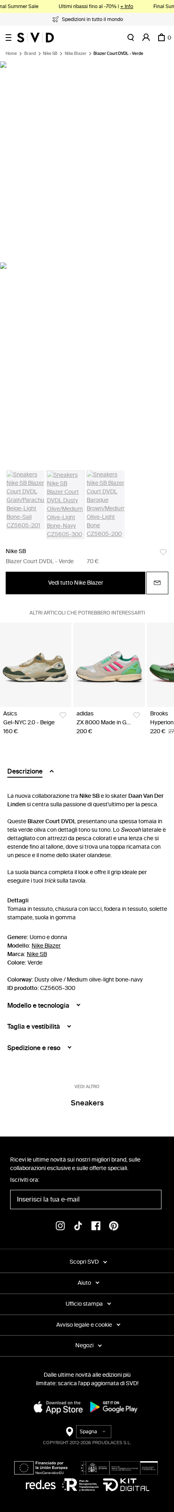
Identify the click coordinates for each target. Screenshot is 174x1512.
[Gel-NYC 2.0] (35, 665)
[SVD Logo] (35, 37)
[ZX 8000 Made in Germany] (108, 665)
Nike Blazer (76, 53)
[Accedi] (146, 37)
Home (11, 53)
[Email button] (157, 583)
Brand (30, 53)
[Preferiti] (163, 552)
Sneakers (87, 1103)
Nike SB (50, 53)
